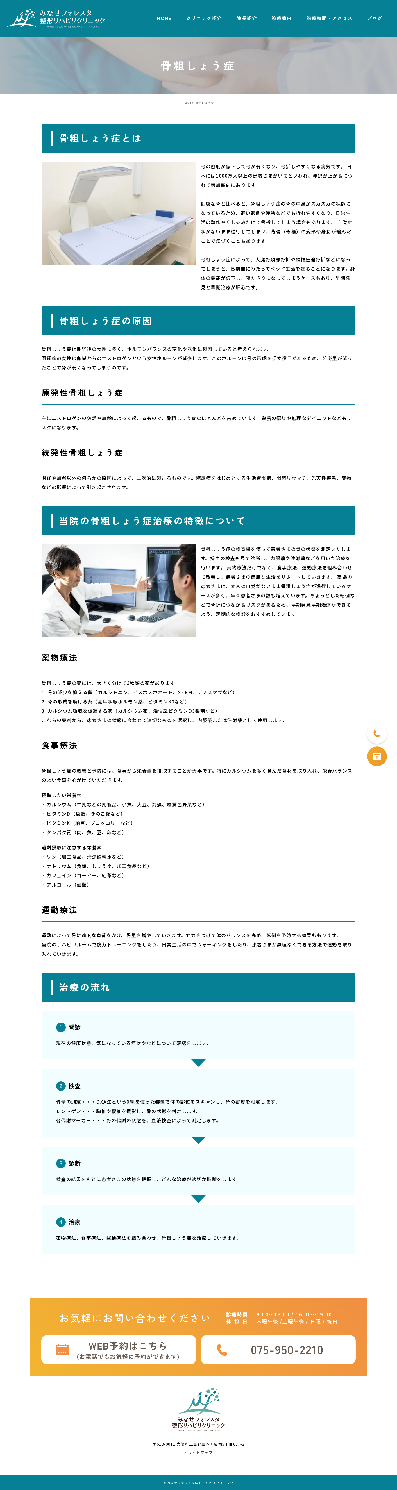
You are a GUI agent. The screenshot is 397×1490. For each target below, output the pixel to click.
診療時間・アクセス (330, 18)
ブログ (374, 18)
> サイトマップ (198, 1452)
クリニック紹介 (204, 18)
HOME (164, 18)
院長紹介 (247, 18)
